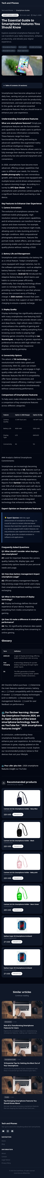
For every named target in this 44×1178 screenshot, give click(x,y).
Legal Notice (6, 1160)
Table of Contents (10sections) (16, 85)
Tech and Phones (7, 10)
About (4, 1153)
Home (4, 1141)
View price (17, 814)
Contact (4, 1157)
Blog (3, 1144)
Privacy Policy (6, 1163)
